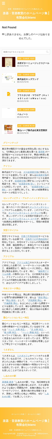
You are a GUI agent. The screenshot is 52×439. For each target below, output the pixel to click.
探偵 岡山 (42, 297)
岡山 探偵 (10, 300)
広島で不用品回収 (29, 236)
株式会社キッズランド (28, 79)
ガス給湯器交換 (30, 172)
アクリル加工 (23, 262)
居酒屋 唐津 (7, 382)
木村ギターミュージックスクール (33, 63)
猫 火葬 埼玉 (10, 332)
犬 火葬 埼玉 (37, 329)
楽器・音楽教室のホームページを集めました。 (26, 430)
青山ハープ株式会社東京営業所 (32, 130)
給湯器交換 (41, 175)
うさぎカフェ (23, 355)
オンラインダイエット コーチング (24, 213)
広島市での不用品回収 (36, 239)
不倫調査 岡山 (11, 303)
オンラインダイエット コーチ (22, 218)
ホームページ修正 (34, 414)
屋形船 (41, 151)
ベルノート (22, 114)
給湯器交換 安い (27, 183)
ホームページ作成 (17, 414)
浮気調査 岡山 (35, 300)
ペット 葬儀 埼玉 (31, 332)
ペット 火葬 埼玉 (16, 329)
